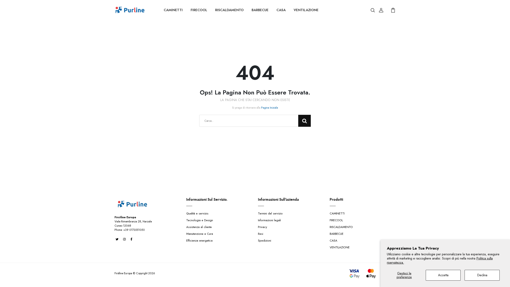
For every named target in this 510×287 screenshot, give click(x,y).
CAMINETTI (173, 10)
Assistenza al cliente (199, 227)
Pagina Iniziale (269, 108)
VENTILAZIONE (306, 10)
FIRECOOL (199, 10)
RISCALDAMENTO (229, 10)
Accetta (443, 275)
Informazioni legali (269, 220)
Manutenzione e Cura (199, 234)
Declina (482, 275)
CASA (281, 10)
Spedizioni (264, 240)
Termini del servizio (270, 213)
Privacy (262, 227)
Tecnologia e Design (199, 220)
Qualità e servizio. (197, 213)
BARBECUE (260, 10)
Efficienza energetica (199, 240)
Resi (260, 234)
